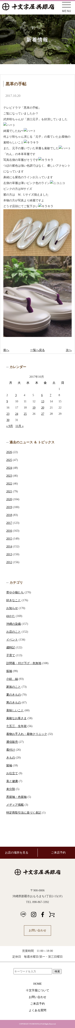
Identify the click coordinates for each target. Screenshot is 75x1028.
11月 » (19, 426)
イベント (12, 639)
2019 (9, 507)
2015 (9, 538)
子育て (10, 655)
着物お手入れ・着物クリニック (26, 734)
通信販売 (12, 741)
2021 (9, 491)
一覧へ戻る (37, 350)
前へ (6, 350)
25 (25, 413)
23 (7, 413)
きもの (10, 757)
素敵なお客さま (16, 718)
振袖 (9, 671)
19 (33, 407)
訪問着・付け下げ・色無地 (23, 663)
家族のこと (13, 686)
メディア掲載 (15, 804)
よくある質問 (37, 1010)
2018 (9, 515)
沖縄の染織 (13, 623)
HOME (37, 983)
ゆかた (10, 616)
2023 (9, 475)
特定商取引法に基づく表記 (23, 812)
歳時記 (10, 647)
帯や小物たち (15, 592)
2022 (9, 483)
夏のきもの (13, 694)
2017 (9, 522)
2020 (9, 499)
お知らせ (12, 608)
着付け (10, 749)
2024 (9, 467)
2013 (9, 554)
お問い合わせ (37, 930)
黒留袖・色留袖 (16, 796)
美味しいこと (15, 710)
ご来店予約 (37, 1003)
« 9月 (9, 426)
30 (7, 420)
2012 (9, 562)
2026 (9, 452)
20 (42, 407)
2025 (9, 460)
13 (42, 401)
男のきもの (13, 702)
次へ (69, 350)
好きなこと (13, 600)
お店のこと (13, 631)
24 (16, 413)
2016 (9, 530)
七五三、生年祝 (16, 726)
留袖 (9, 765)
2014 (9, 546)
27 (42, 413)
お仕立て (12, 773)
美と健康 (12, 781)
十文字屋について (37, 990)
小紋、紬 (12, 679)
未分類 (10, 789)
